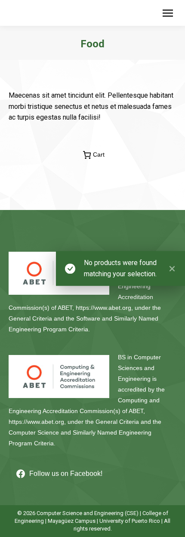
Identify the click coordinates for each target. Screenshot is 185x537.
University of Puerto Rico (129, 521)
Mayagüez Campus (72, 521)
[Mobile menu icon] (167, 13)
